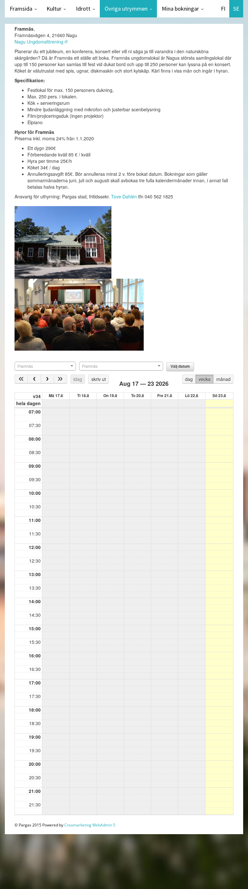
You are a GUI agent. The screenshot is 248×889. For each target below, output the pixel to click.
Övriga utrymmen (126, 8)
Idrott (83, 8)
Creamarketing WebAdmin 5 (89, 825)
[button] (180, 366)
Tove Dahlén (124, 196)
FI (223, 8)
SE (236, 8)
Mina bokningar (180, 8)
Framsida (21, 8)
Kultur (53, 8)
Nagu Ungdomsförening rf (42, 41)
